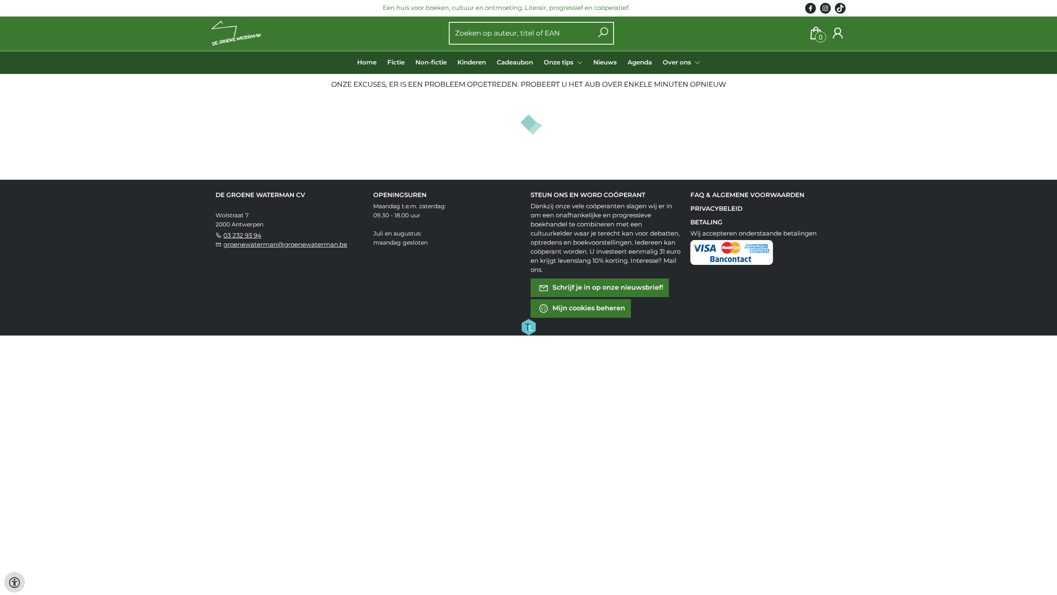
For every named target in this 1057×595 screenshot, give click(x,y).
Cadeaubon (515, 62)
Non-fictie (431, 62)
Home (367, 62)
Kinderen (471, 62)
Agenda (640, 62)
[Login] (838, 33)
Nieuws (605, 62)
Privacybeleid (716, 208)
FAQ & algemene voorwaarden (747, 195)
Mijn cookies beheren (588, 308)
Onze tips (559, 62)
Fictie (396, 62)
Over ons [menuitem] (678, 62)
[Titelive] (528, 326)
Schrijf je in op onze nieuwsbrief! (607, 287)
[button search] (603, 33)
